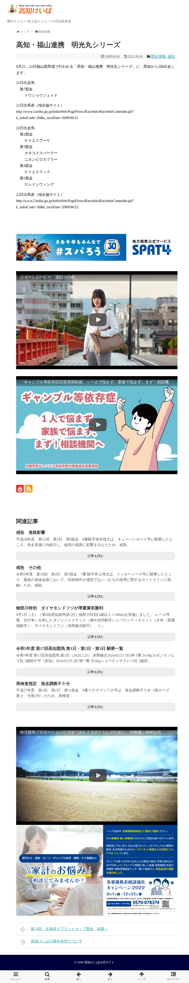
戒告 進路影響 (30, 532)
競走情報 (158, 56)
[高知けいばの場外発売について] (110, 976)
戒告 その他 (28, 567)
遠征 (171, 56)
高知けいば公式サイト (99, 962)
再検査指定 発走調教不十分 (43, 683)
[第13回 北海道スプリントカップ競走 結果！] (78, 976)
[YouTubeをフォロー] (20, 488)
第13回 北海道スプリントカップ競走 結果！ (69, 929)
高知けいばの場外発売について (56, 941)
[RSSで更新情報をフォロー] (28, 488)
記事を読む (96, 556)
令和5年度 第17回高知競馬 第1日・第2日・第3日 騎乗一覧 (69, 648)
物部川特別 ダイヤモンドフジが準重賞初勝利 (59, 608)
